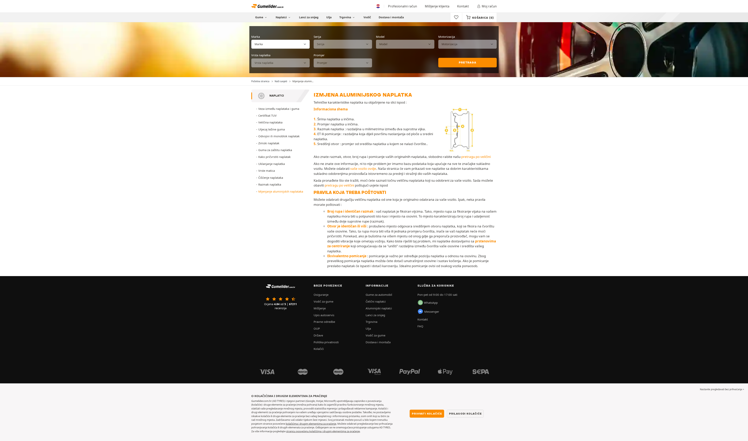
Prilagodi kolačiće (465, 413)
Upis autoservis (324, 315)
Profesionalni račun (402, 6)
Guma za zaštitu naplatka (275, 150)
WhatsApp (431, 303)
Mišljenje (320, 308)
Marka (255, 37)
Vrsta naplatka (260, 55)
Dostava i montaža (391, 17)
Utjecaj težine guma (271, 129)
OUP (317, 328)
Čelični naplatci (376, 301)
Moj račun (489, 6)
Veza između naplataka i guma (278, 109)
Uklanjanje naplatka (271, 164)
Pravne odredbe (324, 322)
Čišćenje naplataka (270, 178)
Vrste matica (266, 171)
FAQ (420, 326)
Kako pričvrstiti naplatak (274, 157)
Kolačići (319, 349)
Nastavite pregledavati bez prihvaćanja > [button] (722, 389)
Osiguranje (321, 295)
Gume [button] (259, 17)
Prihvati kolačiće (427, 413)
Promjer (319, 55)
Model (380, 37)
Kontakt (463, 6)
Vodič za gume (323, 301)
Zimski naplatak (268, 143)
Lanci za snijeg (308, 17)
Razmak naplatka (269, 184)
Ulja (329, 17)
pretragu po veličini (476, 156)
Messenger (431, 311)
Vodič (367, 17)
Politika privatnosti (326, 342)
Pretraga (467, 62)
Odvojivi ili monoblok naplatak (279, 136)
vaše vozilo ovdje (363, 168)
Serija (317, 37)
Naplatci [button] (282, 17)
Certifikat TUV (267, 115)
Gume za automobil (379, 295)
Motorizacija (446, 37)
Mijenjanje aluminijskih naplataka (280, 191)
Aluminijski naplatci (379, 308)
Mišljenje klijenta (437, 6)
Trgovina (345, 17)
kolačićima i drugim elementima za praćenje (311, 423)
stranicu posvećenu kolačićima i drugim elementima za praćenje (323, 431)
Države (318, 335)
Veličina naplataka (270, 122)
